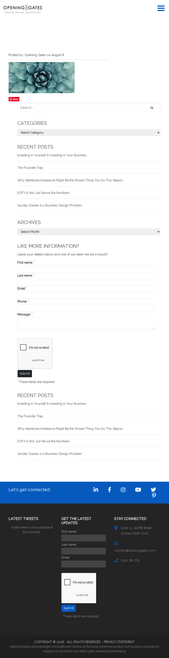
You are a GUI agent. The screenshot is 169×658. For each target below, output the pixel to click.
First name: (25, 262)
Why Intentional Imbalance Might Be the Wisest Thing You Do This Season (70, 180)
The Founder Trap (30, 168)
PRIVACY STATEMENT (119, 642)
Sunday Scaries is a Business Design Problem (49, 205)
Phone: (23, 301)
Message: (24, 314)
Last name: (25, 275)
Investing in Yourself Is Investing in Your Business (51, 155)
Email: (22, 288)
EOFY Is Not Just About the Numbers (43, 193)
